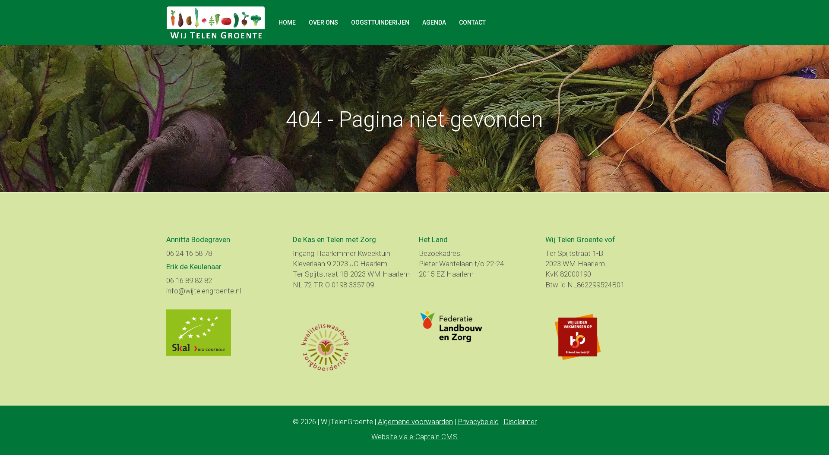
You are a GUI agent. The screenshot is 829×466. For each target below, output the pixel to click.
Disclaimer (520, 421)
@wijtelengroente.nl (203, 291)
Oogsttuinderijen (380, 22)
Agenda (434, 22)
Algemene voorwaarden (415, 421)
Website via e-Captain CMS (414, 436)
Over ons (323, 22)
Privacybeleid (478, 421)
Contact (472, 22)
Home (287, 22)
